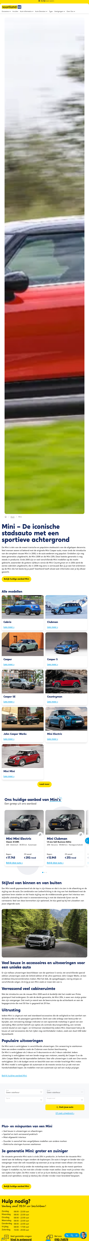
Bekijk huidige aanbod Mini (14, 1076)
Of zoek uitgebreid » (65, 1113)
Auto (12, 517)
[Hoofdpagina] (6, 517)
